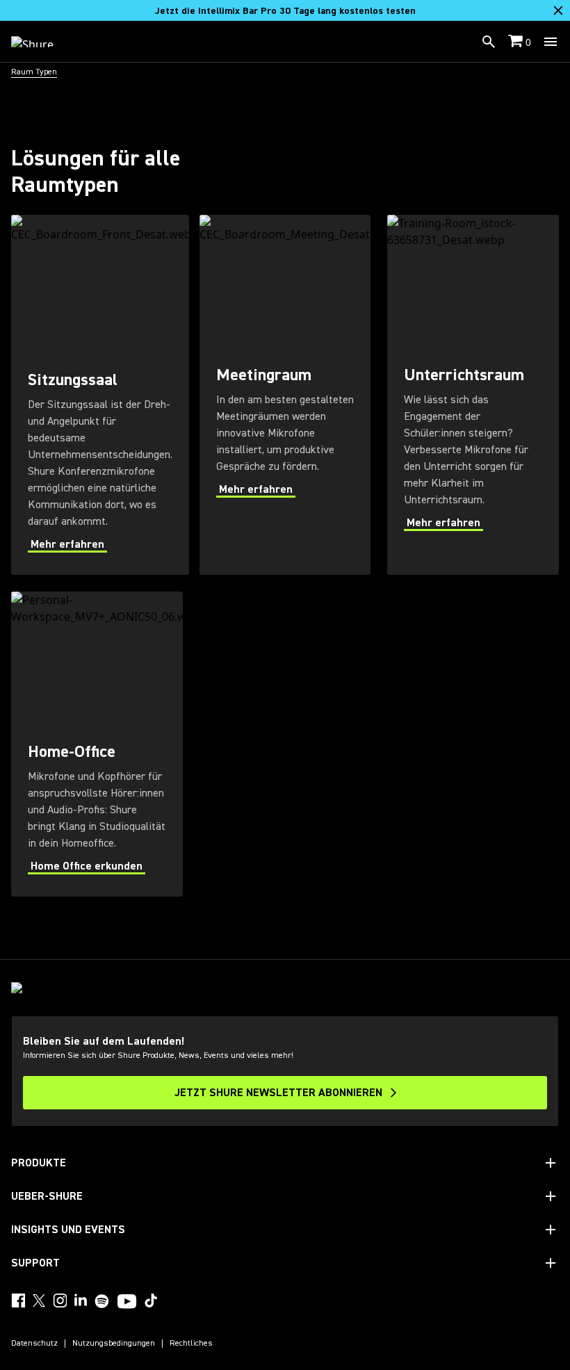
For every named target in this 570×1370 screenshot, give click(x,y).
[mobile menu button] (550, 41)
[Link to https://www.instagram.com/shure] (60, 1300)
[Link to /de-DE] (41, 41)
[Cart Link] (517, 42)
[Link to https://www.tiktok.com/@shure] (151, 1300)
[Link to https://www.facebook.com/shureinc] (18, 1300)
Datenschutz (34, 1343)
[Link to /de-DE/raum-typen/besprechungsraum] (285, 395)
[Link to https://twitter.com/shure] (39, 1300)
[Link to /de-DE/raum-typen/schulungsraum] (473, 395)
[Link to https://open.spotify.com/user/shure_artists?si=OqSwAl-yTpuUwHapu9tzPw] (102, 1301)
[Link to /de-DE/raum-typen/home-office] (97, 744)
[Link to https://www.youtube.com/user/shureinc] (127, 1303)
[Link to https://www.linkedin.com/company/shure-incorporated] (81, 1300)
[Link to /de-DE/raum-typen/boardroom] (100, 395)
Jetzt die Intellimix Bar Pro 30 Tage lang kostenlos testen (285, 11)
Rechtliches (191, 1343)
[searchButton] (488, 41)
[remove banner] (558, 10)
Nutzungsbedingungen (113, 1343)
